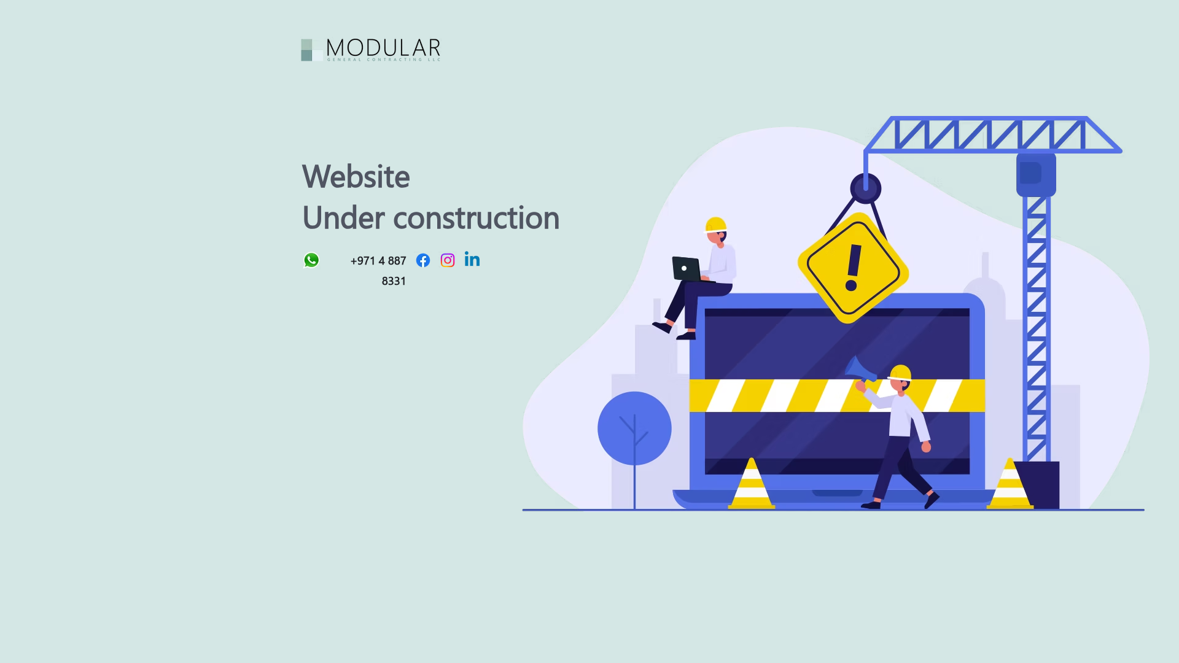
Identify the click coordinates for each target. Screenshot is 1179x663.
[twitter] (447, 260)
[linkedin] (472, 260)
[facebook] (423, 260)
